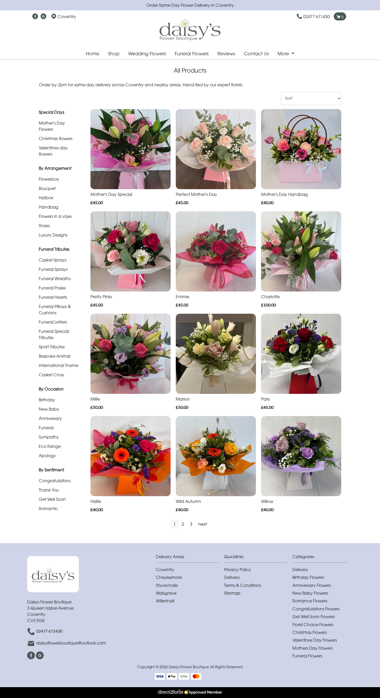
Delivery (232, 577)
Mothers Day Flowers (312, 648)
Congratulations (55, 480)
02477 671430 (316, 16)
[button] (190, 558)
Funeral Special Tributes (54, 334)
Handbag (48, 207)
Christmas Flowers (309, 632)
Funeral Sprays (53, 269)
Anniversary (50, 418)
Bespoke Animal (54, 356)
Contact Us (256, 53)
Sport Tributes (52, 346)
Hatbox (46, 197)
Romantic (48, 508)
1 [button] (174, 524)
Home (92, 53)
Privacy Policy (237, 569)
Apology (47, 455)
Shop (113, 53)
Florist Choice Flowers (312, 624)
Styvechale (167, 585)
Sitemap (232, 593)
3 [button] (191, 524)
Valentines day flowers (53, 151)
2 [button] (183, 524)
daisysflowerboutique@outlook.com (71, 643)
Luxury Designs (53, 234)
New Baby (49, 409)
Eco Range (50, 446)
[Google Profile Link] (43, 16)
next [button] (202, 524)
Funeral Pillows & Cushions (55, 309)
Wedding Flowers (147, 53)
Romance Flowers (309, 600)
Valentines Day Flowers (314, 640)
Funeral (46, 427)
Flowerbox (49, 179)
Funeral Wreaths (55, 278)
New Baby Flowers (310, 593)
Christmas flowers (55, 138)
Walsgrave (166, 593)
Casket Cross (51, 374)
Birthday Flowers (308, 577)
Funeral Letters (53, 322)
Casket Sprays (52, 260)
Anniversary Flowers (311, 585)
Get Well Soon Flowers (313, 616)
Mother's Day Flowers (52, 126)
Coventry (165, 569)
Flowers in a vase (55, 216)
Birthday (47, 399)
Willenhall (165, 600)
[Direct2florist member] (190, 692)
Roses (44, 225)
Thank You (49, 490)
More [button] (284, 53)
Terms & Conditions (242, 585)
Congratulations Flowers (315, 608)
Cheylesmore (169, 577)
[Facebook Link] (35, 16)
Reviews (226, 53)
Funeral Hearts (53, 297)
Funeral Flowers (192, 53)
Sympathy (49, 437)
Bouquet (47, 188)
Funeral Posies (52, 287)
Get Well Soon (52, 499)
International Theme (58, 365)
